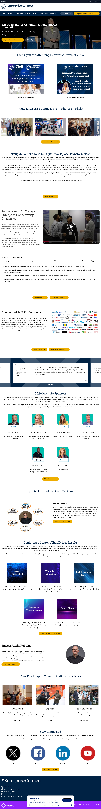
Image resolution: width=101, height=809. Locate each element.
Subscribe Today (49, 769)
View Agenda (31, 40)
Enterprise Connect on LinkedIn (12, 789)
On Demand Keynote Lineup (75, 97)
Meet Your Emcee (9, 664)
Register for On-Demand (85, 14)
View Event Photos (49, 142)
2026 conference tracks (53, 546)
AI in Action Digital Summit (26, 97)
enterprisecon (8, 787)
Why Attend (39, 297)
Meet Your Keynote (61, 521)
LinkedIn (63, 764)
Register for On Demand (11, 40)
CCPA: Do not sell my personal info (89, 805)
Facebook (38, 764)
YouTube (87, 764)
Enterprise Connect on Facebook (13, 794)
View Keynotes (49, 479)
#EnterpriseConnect (21, 780)
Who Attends (49, 196)
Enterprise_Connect (9, 791)
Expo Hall (50, 720)
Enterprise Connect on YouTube (13, 796)
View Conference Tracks (49, 633)
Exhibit (65, 14)
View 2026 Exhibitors (58, 349)
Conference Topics (57, 297)
